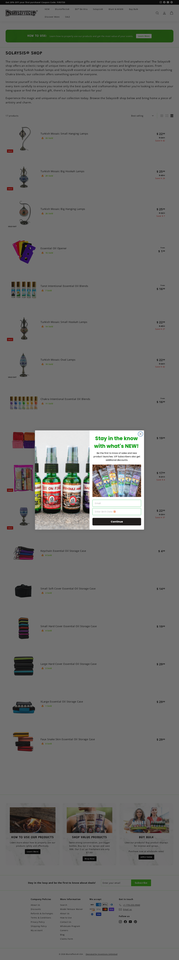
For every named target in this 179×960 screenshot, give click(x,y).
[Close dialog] (140, 434)
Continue (117, 521)
